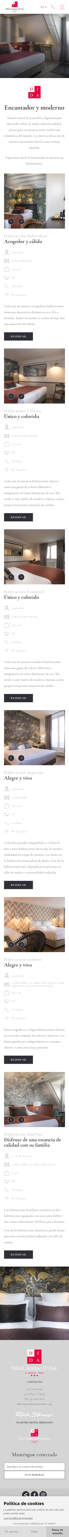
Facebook (34, 1494)
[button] (11, 221)
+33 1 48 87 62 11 (53, 7)
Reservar (18, 336)
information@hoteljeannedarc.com (34, 1404)
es (42, 7)
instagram (43, 1494)
